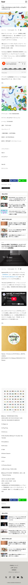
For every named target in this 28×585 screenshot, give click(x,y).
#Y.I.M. (9, 184)
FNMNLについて (14, 565)
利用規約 (14, 570)
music (2, 5)
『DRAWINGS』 (5, 274)
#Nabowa (3, 503)
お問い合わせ (14, 567)
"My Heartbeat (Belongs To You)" (10, 276)
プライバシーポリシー (14, 572)
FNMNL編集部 (11, 30)
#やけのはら (4, 184)
